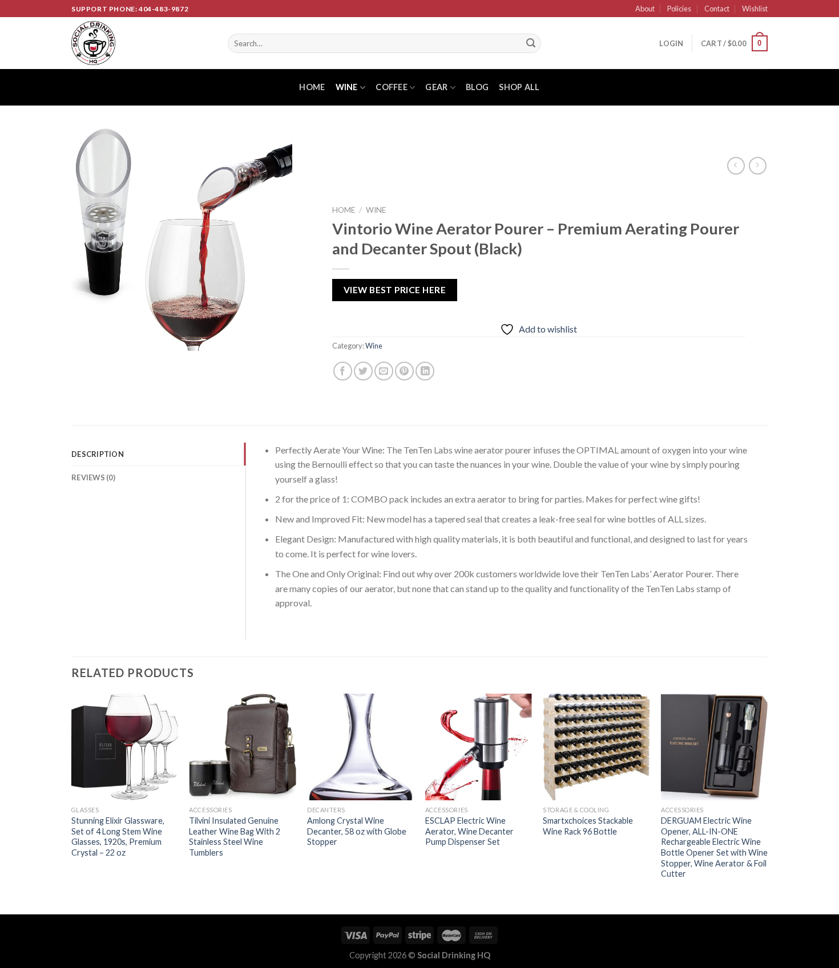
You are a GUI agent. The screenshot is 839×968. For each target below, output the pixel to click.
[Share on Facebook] (342, 371)
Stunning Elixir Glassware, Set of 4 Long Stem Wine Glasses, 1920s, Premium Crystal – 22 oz (117, 836)
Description (97, 454)
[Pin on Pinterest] (404, 371)
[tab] (158, 454)
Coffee (392, 87)
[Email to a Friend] (383, 371)
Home (312, 87)
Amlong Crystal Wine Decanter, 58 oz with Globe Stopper (356, 831)
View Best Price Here (394, 290)
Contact (716, 8)
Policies (679, 8)
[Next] (767, 803)
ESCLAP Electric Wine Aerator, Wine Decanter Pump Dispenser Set (469, 831)
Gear (436, 87)
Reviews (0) (93, 477)
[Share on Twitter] (363, 371)
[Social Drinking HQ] (141, 43)
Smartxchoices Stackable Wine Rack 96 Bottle (588, 826)
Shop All (519, 87)
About (645, 8)
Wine (347, 87)
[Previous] (71, 803)
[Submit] (530, 43)
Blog (477, 87)
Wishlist (755, 8)
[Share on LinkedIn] (425, 371)
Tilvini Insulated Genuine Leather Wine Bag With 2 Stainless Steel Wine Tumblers (234, 836)
